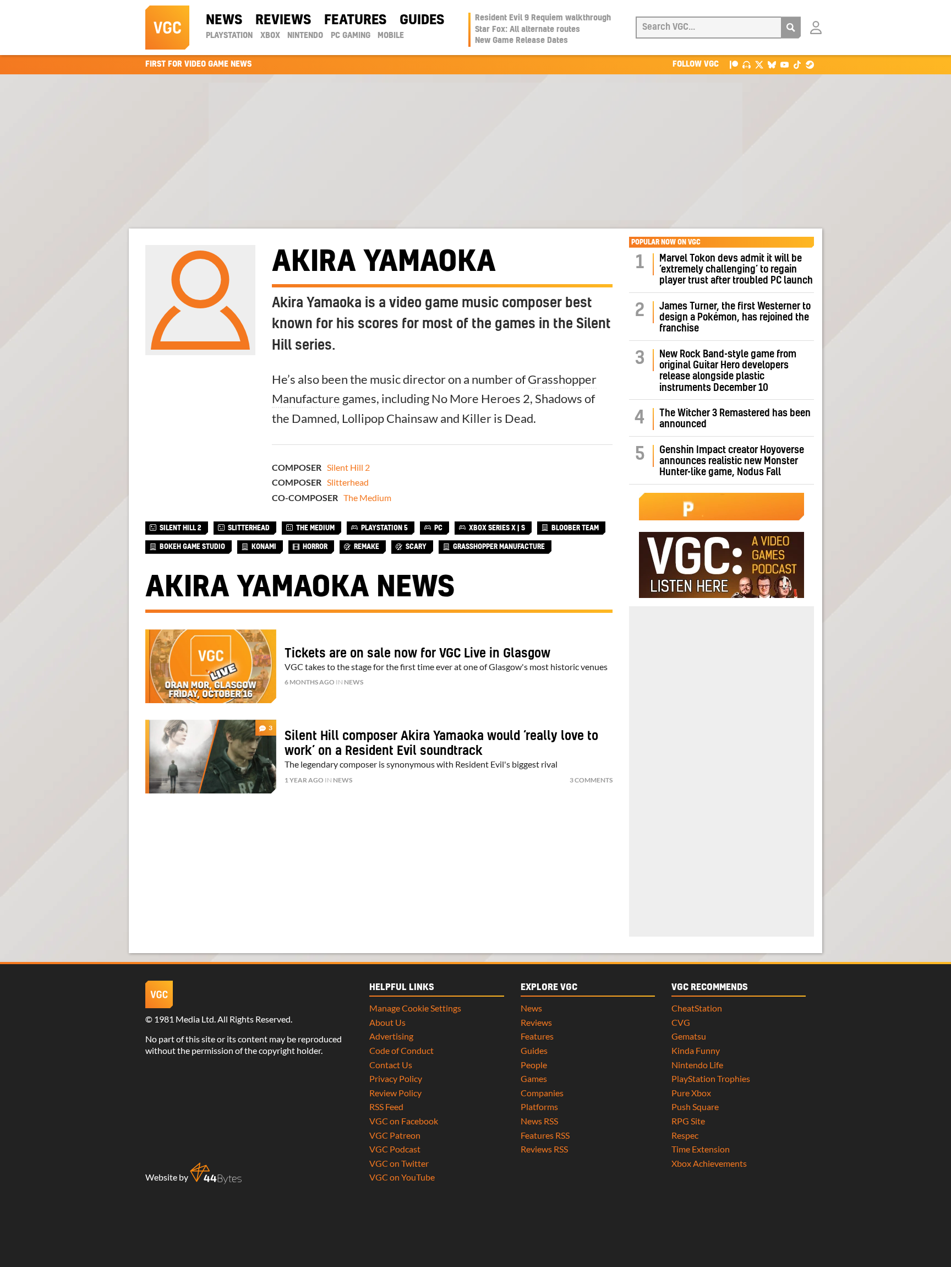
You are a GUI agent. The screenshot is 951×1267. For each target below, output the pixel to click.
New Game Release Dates (521, 41)
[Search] (791, 28)
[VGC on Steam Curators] (810, 64)
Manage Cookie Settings (415, 1008)
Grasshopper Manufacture (499, 546)
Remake (366, 546)
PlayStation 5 (384, 528)
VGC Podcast (394, 1149)
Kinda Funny (695, 1050)
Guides (422, 20)
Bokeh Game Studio (192, 546)
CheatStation (696, 1008)
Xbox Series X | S (497, 528)
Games (534, 1078)
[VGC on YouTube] (784, 64)
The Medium (367, 497)
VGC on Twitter (399, 1163)
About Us (387, 1022)
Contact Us (390, 1064)
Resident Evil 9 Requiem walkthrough (543, 18)
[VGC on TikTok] (797, 64)
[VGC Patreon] (734, 64)
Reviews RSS (544, 1149)
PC (438, 528)
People (534, 1064)
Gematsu (688, 1036)
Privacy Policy (395, 1078)
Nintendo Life (697, 1064)
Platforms (539, 1106)
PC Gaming (350, 36)
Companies (542, 1092)
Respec (684, 1135)
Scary (416, 546)
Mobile (391, 36)
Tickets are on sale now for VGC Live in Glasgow (417, 654)
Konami (264, 546)
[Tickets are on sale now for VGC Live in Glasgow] (210, 666)
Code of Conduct (401, 1050)
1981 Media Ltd (184, 1019)
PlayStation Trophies (710, 1078)
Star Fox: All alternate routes (527, 30)
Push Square (695, 1106)
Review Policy (395, 1092)
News (224, 20)
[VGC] (167, 28)
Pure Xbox (691, 1092)
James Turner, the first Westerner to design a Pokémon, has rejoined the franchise (735, 318)
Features (355, 20)
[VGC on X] (759, 64)
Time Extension (700, 1149)
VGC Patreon (394, 1135)
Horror (315, 546)
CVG (680, 1022)
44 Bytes (216, 1173)
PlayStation (229, 36)
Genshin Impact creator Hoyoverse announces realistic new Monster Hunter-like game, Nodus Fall (731, 461)
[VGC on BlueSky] (772, 64)
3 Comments (591, 780)
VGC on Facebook (403, 1121)
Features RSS (545, 1135)
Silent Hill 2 (348, 467)
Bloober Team (575, 528)
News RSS (539, 1121)
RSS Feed (386, 1106)
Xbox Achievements (709, 1163)
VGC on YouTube (402, 1177)
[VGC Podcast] (746, 64)
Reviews (283, 20)
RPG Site (688, 1121)
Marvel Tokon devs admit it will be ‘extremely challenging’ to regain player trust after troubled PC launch (736, 270)
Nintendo (305, 36)
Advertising (391, 1036)
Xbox (270, 36)
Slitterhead (348, 482)
